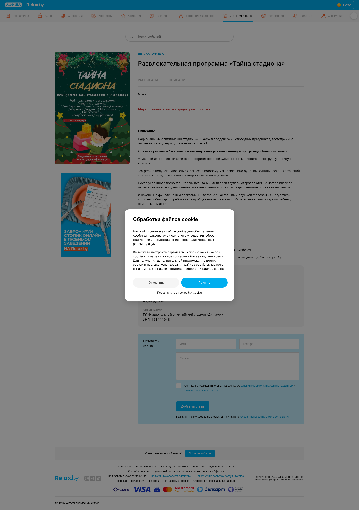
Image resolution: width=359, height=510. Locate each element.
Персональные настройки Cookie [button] (179, 292)
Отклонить (156, 282)
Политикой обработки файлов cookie (196, 269)
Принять (204, 282)
